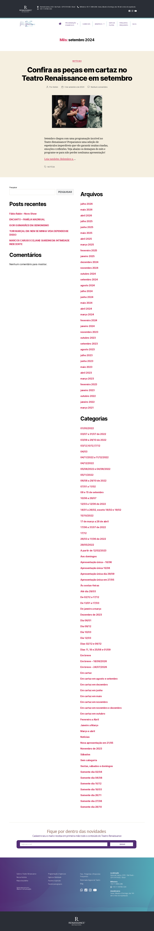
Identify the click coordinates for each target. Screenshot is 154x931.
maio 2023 (86, 367)
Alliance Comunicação (24, 889)
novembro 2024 (89, 267)
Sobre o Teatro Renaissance (26, 874)
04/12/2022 (87, 463)
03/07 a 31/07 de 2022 (93, 434)
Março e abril (87, 731)
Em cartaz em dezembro (94, 684)
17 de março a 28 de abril (94, 521)
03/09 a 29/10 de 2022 (93, 440)
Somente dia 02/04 (91, 771)
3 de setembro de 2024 (74, 87)
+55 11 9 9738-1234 (119, 887)
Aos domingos (88, 556)
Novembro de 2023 (91, 748)
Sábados (85, 754)
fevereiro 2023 (88, 384)
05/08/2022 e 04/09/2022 (95, 469)
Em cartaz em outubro (92, 713)
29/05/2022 (87, 544)
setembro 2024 (89, 279)
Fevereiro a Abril (89, 719)
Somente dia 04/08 (91, 777)
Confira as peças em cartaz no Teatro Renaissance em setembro (77, 73)
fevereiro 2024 (88, 320)
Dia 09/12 (85, 626)
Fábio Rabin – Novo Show (23, 213)
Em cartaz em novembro (94, 702)
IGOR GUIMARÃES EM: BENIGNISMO (29, 225)
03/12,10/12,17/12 (90, 445)
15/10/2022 (86, 515)
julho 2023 (86, 355)
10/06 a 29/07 (88, 498)
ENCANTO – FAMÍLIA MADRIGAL (27, 219)
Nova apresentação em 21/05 (96, 742)
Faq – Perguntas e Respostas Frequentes (90, 875)
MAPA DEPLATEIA (112, 24)
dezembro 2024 (89, 262)
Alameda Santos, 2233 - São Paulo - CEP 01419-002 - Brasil (122, 876)
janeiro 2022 (87, 402)
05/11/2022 (86, 474)
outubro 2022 (88, 396)
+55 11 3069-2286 (116, 884)
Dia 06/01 (85, 620)
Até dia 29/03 (88, 591)
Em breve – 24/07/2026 (93, 667)
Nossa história (22, 877)
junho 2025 (86, 227)
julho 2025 (86, 221)
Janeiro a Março (89, 725)
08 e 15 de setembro (92, 492)
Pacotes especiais (54, 881)
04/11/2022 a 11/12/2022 (94, 457)
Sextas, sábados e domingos (96, 766)
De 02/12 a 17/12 (89, 597)
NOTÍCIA (51, 167)
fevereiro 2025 (88, 250)
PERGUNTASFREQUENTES (124, 24)
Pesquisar (13, 187)
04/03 (83, 451)
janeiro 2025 (87, 256)
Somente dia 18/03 (91, 789)
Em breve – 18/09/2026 (93, 661)
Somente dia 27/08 (91, 801)
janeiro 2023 (87, 390)
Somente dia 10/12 (90, 783)
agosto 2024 (87, 285)
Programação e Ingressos (57, 874)
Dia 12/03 (85, 638)
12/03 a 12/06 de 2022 (93, 504)
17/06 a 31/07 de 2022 (93, 527)
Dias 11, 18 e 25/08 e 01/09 (95, 649)
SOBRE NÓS (86, 24)
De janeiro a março (90, 608)
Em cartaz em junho (91, 690)
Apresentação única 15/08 (95, 568)
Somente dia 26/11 (90, 795)
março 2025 (87, 244)
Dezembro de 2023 (91, 614)
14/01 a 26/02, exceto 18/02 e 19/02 (100, 509)
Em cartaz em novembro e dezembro (101, 707)
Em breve (85, 655)
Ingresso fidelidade (54, 877)
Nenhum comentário (99, 87)
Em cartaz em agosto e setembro (99, 678)
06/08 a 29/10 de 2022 (93, 480)
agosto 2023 (87, 349)
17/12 (83, 533)
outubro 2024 (88, 273)
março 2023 (87, 378)
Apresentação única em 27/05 (97, 579)
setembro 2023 (89, 343)
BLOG (134, 24)
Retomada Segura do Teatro (90, 880)
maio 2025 (86, 233)
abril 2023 (86, 372)
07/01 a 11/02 (88, 486)
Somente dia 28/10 (91, 806)
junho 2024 (86, 297)
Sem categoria (88, 760)
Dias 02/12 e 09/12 (90, 643)
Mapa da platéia (22, 881)
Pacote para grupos (55, 884)
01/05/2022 (87, 428)
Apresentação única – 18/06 (96, 562)
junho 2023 (86, 361)
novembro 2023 (89, 332)
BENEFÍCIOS (98, 24)
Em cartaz (86, 673)
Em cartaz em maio (91, 696)
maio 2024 (86, 302)
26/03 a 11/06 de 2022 (93, 538)
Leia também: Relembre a (59, 159)
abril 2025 (86, 238)
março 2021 (87, 407)
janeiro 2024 (87, 326)
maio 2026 (86, 209)
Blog (81, 884)
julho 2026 (86, 203)
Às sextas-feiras (89, 585)
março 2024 (87, 314)
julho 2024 (86, 291)
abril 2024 (86, 308)
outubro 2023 (88, 337)
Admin (55, 87)
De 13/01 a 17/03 (89, 603)
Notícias (77, 61)
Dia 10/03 (85, 632)
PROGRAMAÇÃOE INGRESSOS (70, 24)
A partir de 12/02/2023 (93, 550)
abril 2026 (86, 215)
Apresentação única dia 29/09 (97, 573)
